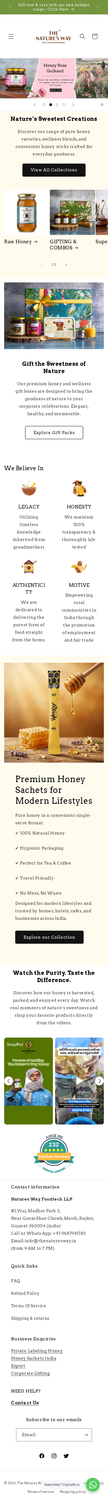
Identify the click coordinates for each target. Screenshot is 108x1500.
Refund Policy (25, 1293)
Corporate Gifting (30, 1373)
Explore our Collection (49, 937)
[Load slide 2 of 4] (50, 104)
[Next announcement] (98, 7)
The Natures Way (31, 1483)
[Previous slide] (35, 105)
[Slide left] (42, 265)
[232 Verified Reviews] (54, 1175)
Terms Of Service (28, 1306)
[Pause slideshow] (102, 105)
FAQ (15, 1281)
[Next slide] (73, 105)
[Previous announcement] (10, 7)
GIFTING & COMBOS (63, 245)
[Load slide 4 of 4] (64, 104)
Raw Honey (18, 241)
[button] (11, 36)
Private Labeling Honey (37, 1350)
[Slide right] (66, 265)
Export (18, 1365)
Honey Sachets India (33, 1358)
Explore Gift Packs (54, 432)
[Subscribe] (85, 1434)
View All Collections (54, 169)
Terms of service (40, 1492)
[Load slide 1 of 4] (44, 104)
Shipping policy (73, 1492)
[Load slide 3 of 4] (57, 104)
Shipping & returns (30, 1318)
